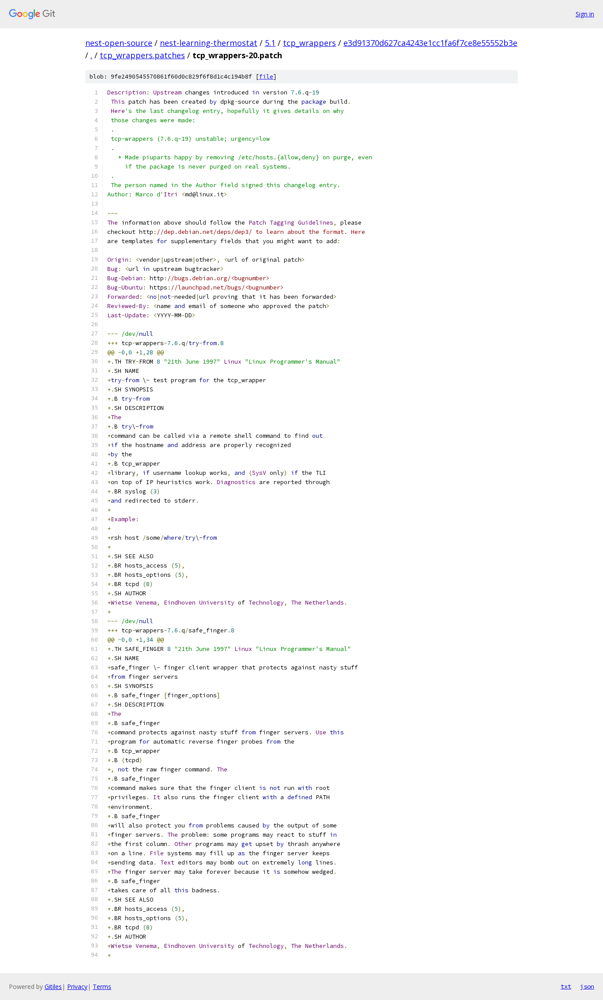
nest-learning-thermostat (208, 43)
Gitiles (53, 986)
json (587, 986)
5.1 (270, 43)
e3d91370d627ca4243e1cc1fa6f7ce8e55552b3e (430, 43)
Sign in (585, 14)
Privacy (77, 986)
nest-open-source (118, 43)
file (266, 76)
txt (566, 986)
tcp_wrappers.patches (142, 55)
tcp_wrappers (309, 43)
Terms (102, 986)
